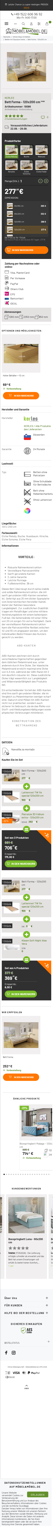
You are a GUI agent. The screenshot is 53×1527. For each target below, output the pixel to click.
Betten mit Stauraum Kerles (15, 39)
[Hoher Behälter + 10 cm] (21, 353)
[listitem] (26, 206)
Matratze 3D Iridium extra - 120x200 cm (33, 816)
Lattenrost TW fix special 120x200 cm (32, 794)
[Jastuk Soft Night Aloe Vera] (12, 947)
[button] (4, 1174)
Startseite (6, 37)
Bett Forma (8, 1057)
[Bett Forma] (21, 1035)
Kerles (9, 97)
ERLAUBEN (38, 1494)
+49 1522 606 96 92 (28, 14)
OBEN (26, 1388)
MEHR (26, 8)
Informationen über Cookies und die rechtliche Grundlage (24, 1505)
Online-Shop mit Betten (21, 37)
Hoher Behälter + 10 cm (13, 376)
